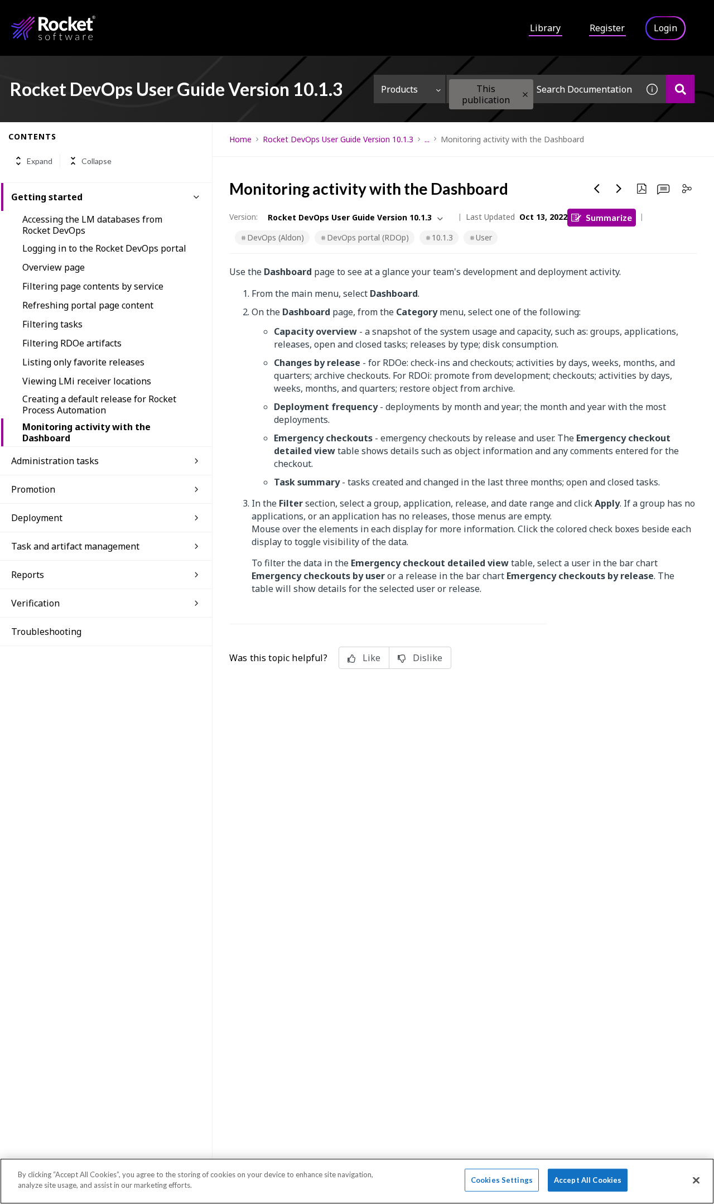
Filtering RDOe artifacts (72, 343)
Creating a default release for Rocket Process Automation (99, 404)
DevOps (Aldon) (275, 237)
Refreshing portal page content (87, 305)
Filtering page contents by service (92, 286)
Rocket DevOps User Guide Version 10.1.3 (338, 139)
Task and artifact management (75, 546)
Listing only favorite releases (83, 362)
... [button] (427, 139)
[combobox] (542, 89)
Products (399, 89)
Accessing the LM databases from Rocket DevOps (92, 225)
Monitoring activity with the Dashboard (86, 432)
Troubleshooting (46, 631)
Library (545, 28)
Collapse (96, 161)
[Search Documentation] (680, 89)
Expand (39, 161)
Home (240, 139)
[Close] (696, 1180)
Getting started (47, 197)
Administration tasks (55, 461)
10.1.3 (442, 237)
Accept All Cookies (587, 1180)
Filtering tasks (52, 324)
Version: (243, 216)
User (484, 237)
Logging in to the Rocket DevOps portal (104, 248)
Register (607, 28)
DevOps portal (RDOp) (368, 237)
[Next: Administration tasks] (619, 188)
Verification (35, 603)
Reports (27, 575)
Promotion (33, 489)
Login (665, 28)
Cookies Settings (502, 1180)
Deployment (36, 518)
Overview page (53, 267)
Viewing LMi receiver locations (86, 381)
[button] (525, 94)
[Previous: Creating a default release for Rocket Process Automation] (597, 188)
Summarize (609, 217)
